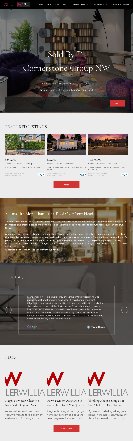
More (66, 185)
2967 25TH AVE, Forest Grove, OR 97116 (23, 167)
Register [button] (117, 4)
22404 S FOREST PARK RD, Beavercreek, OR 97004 (106, 168)
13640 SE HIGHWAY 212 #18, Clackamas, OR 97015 (66, 168)
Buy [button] (49, 4)
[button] (117, 103)
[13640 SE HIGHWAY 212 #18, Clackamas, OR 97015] (66, 144)
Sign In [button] (126, 4)
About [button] (66, 4)
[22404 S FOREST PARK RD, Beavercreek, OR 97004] (108, 144)
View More (66, 428)
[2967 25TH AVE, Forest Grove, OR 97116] (25, 144)
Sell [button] (57, 4)
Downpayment (101, 4)
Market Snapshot (81, 4)
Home (41, 4)
